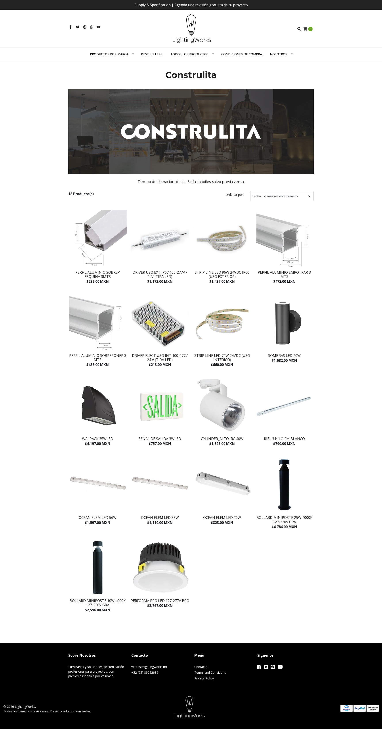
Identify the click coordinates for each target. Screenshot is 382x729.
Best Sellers (151, 54)
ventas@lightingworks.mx (149, 667)
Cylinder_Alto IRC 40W (222, 438)
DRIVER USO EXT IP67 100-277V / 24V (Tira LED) (160, 274)
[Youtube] (99, 27)
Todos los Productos (189, 54)
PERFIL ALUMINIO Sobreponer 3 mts (97, 357)
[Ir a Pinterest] (84, 27)
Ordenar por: (234, 194)
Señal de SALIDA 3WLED (160, 438)
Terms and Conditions (210, 672)
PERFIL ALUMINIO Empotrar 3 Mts (284, 274)
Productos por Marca (109, 54)
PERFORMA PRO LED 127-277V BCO (160, 600)
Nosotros (278, 54)
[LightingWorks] (191, 28)
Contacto (201, 667)
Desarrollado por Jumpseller (70, 711)
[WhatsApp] (92, 27)
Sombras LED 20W (284, 355)
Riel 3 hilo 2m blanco (284, 438)
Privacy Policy (204, 678)
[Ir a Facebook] (70, 27)
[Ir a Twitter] (77, 27)
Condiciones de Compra (241, 54)
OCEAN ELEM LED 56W (98, 517)
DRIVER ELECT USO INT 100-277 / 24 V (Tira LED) (160, 357)
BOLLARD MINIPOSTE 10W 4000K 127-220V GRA (98, 602)
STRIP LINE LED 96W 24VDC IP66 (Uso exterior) (222, 274)
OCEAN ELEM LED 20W (222, 517)
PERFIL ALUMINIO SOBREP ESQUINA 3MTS (97, 274)
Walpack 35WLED (97, 438)
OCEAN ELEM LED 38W (160, 517)
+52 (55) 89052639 (144, 672)
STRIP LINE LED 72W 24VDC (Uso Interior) (222, 357)
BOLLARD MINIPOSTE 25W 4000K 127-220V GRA (284, 519)
